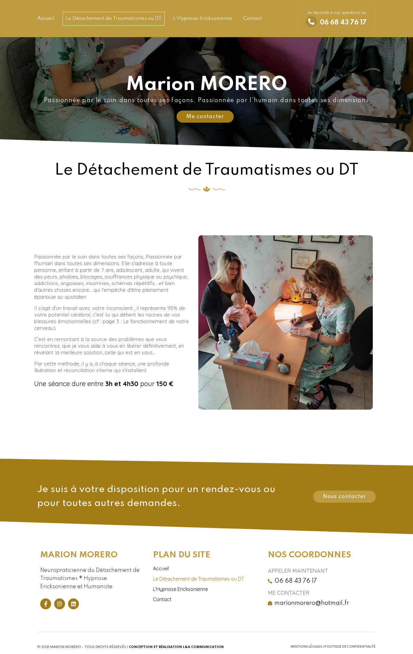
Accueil (45, 18)
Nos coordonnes (309, 555)
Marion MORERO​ (79, 555)
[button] (205, 117)
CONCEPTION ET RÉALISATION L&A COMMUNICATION (176, 647)
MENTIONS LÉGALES (306, 646)
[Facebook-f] (45, 603)
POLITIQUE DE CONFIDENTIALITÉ (350, 646)
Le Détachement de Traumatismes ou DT (114, 18)
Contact (252, 18)
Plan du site (181, 555)
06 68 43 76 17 (343, 22)
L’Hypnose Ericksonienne (202, 18)
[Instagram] (59, 603)
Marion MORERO (206, 85)
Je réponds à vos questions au (336, 13)
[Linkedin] (73, 603)
